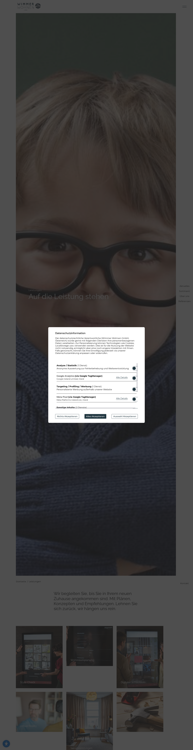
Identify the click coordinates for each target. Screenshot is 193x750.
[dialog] (96, 375)
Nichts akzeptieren (67, 416)
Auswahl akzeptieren (124, 416)
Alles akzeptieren (95, 416)
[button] (134, 368)
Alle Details (122, 377)
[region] (96, 386)
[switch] (134, 367)
